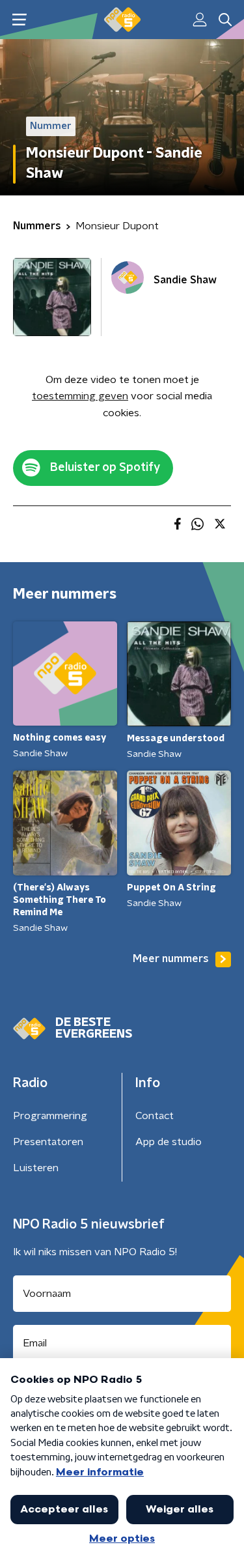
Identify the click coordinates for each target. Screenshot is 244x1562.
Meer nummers (171, 959)
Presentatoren (48, 1142)
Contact (154, 1116)
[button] (19, 20)
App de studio (168, 1142)
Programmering (50, 1116)
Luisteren (36, 1168)
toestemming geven (80, 396)
